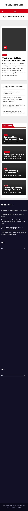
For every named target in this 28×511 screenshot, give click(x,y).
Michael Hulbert (18, 63)
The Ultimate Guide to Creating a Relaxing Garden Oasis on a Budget (13, 60)
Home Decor (7, 151)
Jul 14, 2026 (8, 192)
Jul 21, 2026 (8, 175)
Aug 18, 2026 (8, 141)
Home (5, 168)
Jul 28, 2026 (8, 158)
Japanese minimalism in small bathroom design (14, 156)
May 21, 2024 (7, 63)
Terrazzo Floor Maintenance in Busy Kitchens (13, 139)
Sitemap (13, 507)
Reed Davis (18, 141)
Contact (19, 507)
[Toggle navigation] (15, 11)
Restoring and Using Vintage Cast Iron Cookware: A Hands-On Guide (13, 191)
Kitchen (6, 185)
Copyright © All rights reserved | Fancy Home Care (14, 505)
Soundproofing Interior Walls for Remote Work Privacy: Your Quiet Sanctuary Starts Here (13, 221)
